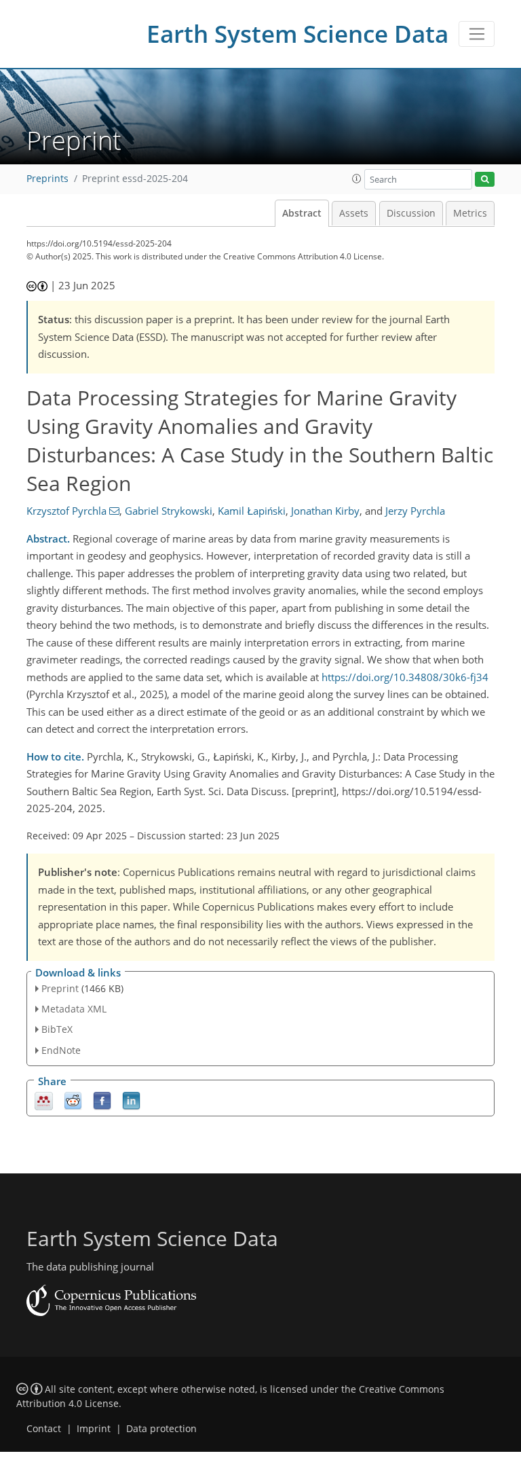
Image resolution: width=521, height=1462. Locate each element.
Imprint (94, 1429)
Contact (43, 1429)
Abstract (302, 213)
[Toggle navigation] (477, 34)
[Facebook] (102, 1099)
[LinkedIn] (131, 1099)
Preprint (60, 988)
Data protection (161, 1429)
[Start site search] (485, 179)
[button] (357, 178)
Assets (353, 213)
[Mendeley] (44, 1099)
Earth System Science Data (297, 34)
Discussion (411, 213)
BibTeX (57, 1029)
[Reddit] (73, 1099)
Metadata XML (74, 1008)
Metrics (470, 213)
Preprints (47, 178)
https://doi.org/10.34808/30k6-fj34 (405, 677)
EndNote (61, 1050)
